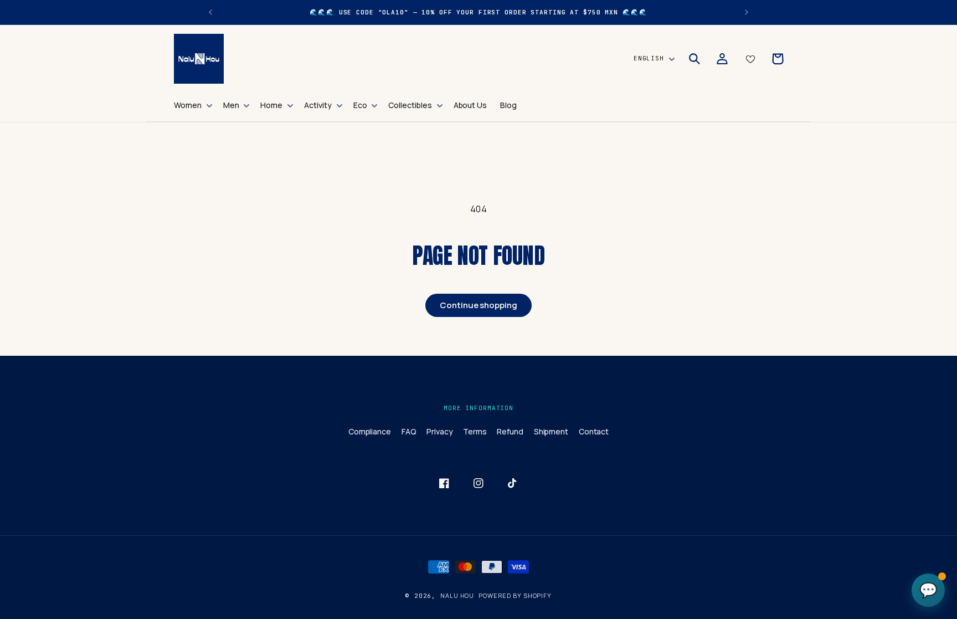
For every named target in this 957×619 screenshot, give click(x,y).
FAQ (409, 431)
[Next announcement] (746, 12)
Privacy (439, 431)
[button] (192, 105)
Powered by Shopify (515, 595)
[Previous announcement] (210, 12)
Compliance (369, 431)
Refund (510, 431)
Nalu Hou (457, 595)
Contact (594, 431)
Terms (475, 431)
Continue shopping (478, 305)
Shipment (551, 431)
